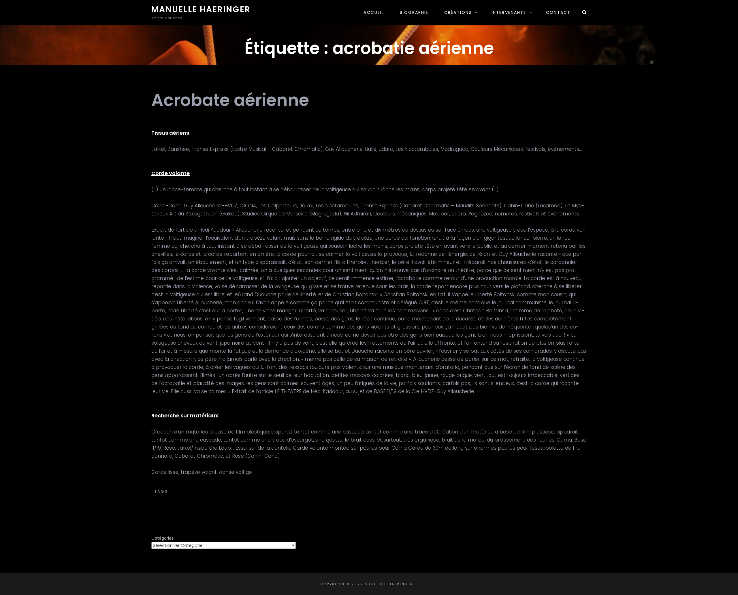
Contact (558, 12)
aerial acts (239, 491)
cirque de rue (456, 491)
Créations (458, 12)
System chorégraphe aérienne (397, 497)
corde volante (333, 497)
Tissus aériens (170, 132)
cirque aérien (417, 491)
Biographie (414, 12)
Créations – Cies (369, 485)
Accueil (374, 12)
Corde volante (170, 173)
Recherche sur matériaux (184, 415)
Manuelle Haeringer (201, 9)
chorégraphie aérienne (322, 491)
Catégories (162, 538)
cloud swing (494, 491)
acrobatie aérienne (195, 491)
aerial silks (272, 491)
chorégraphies (376, 491)
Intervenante (509, 12)
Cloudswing (529, 491)
